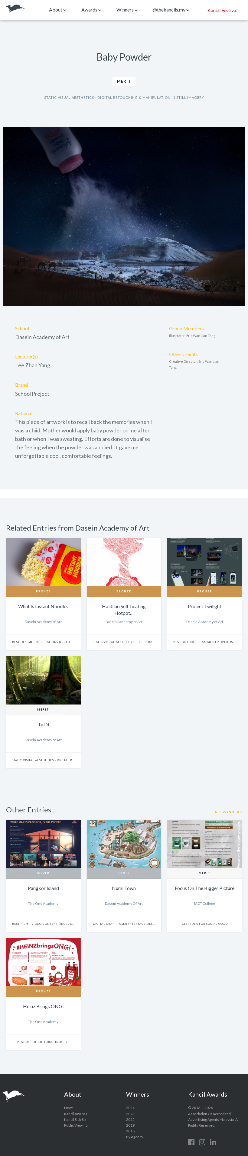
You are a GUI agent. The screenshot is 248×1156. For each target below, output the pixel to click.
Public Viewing (75, 1125)
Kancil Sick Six (75, 1119)
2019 (130, 1125)
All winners (228, 812)
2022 (130, 1119)
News (68, 1107)
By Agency (134, 1136)
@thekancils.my (169, 9)
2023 (130, 1113)
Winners (125, 9)
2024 (130, 1107)
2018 (130, 1131)
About (56, 9)
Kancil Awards (15, 9)
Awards (89, 9)
